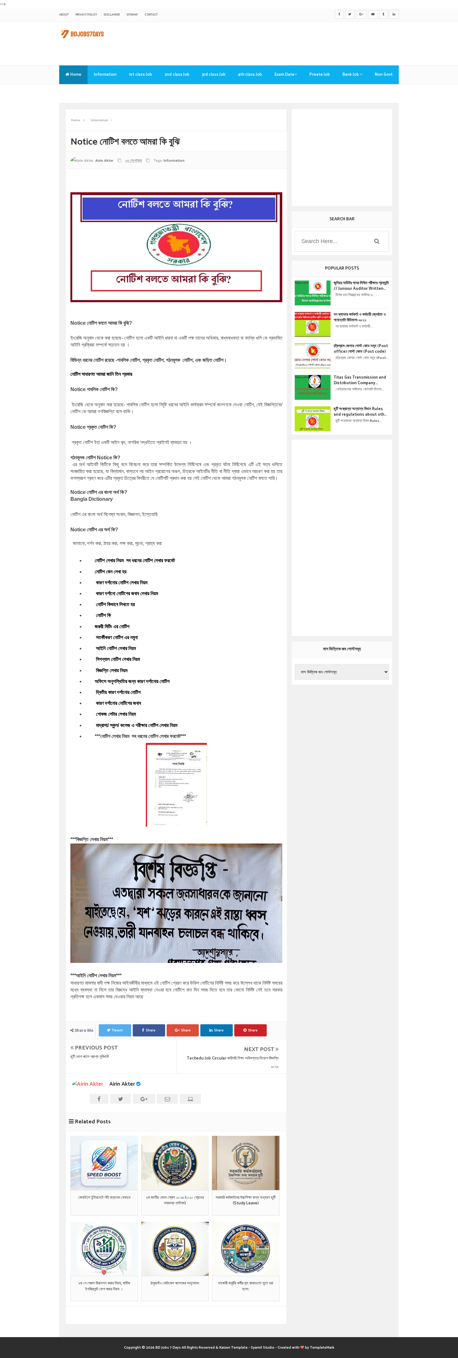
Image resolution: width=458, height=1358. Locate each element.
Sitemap (132, 14)
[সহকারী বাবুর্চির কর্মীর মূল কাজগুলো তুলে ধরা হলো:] (245, 1249)
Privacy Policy (86, 14)
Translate (74, 93)
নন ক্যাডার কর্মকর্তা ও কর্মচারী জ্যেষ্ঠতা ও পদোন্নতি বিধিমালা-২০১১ (360, 317)
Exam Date (284, 74)
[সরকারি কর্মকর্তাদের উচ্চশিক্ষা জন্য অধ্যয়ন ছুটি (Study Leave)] (245, 1163)
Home (75, 74)
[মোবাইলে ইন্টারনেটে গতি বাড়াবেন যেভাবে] (104, 1163)
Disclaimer (112, 14)
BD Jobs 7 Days (168, 1348)
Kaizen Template (233, 1348)
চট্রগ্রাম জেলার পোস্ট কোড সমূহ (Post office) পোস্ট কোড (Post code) (361, 349)
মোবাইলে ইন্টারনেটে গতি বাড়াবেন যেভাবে (104, 1198)
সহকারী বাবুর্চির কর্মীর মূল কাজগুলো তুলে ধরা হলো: (245, 1286)
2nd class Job (177, 74)
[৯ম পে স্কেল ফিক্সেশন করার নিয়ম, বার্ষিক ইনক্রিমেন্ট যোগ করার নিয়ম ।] (104, 1249)
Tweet (117, 1030)
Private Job (319, 74)
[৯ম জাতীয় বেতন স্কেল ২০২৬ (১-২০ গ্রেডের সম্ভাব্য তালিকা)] (175, 1163)
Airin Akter (122, 1084)
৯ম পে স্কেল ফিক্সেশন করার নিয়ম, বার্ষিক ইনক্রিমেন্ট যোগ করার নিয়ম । (104, 1286)
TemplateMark (322, 1348)
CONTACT (151, 14)
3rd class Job (214, 74)
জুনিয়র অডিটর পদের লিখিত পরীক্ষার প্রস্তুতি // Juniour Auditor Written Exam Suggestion (361, 286)
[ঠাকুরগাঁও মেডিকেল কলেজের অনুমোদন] (175, 1249)
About (64, 14)
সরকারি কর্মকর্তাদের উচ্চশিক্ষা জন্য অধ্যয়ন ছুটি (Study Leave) (245, 1200)
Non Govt (384, 74)
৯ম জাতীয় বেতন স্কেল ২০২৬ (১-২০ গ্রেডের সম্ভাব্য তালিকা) (175, 1200)
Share (150, 1030)
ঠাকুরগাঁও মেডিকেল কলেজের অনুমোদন (174, 1283)
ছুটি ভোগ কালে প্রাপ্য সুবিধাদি (89, 1057)
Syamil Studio (262, 1348)
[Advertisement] (285, 42)
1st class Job (140, 74)
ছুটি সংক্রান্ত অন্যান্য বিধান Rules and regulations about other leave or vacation (361, 412)
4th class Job (250, 74)
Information (105, 74)
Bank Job (351, 74)
